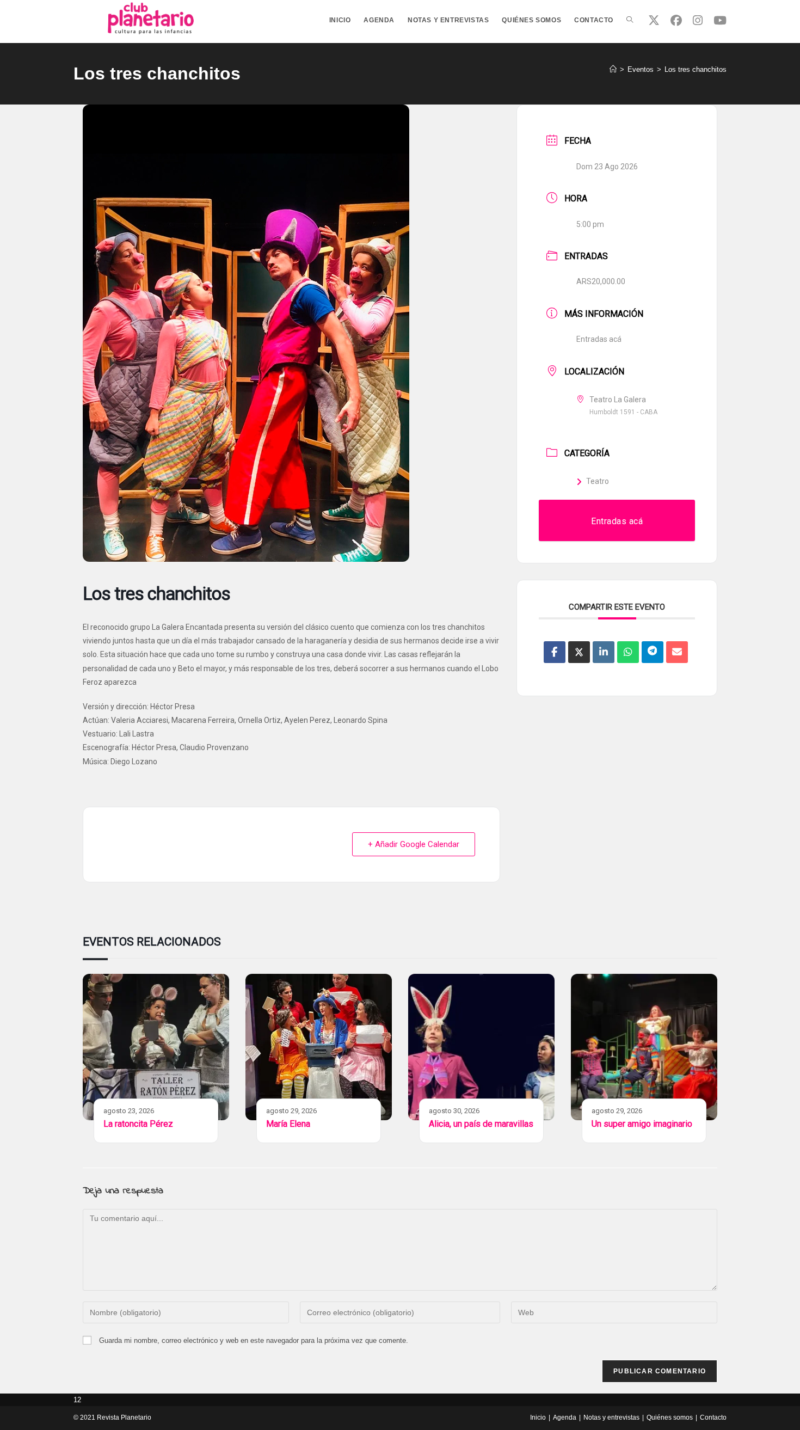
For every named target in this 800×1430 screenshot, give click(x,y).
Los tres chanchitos (695, 69)
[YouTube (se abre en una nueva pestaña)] (720, 20)
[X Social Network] (579, 652)
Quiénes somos (670, 1417)
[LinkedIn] (603, 652)
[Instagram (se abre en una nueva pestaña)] (697, 20)
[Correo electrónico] (677, 652)
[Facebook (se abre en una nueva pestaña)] (676, 20)
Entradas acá (598, 339)
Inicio (538, 1417)
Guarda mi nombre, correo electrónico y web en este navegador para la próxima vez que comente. (253, 1340)
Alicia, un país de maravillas (481, 1124)
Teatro (597, 481)
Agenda (564, 1417)
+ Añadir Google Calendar (413, 844)
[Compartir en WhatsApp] (628, 652)
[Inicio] (613, 69)
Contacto (713, 1417)
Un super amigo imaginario (642, 1124)
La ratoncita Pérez (138, 1124)
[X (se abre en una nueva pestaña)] (654, 20)
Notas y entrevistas (611, 1417)
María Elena (288, 1124)
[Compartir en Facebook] (554, 652)
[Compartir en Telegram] (652, 652)
